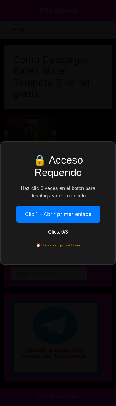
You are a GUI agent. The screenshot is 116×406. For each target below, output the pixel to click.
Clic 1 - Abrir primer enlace (58, 214)
